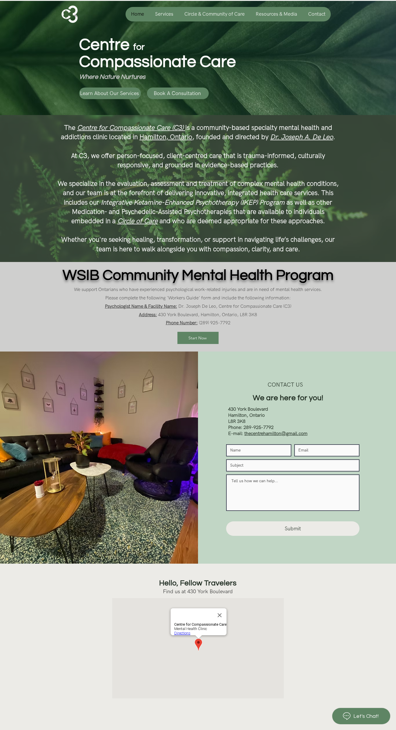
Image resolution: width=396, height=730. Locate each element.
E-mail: (236, 433)
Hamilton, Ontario (165, 137)
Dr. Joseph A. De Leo (301, 137)
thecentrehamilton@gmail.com (276, 433)
